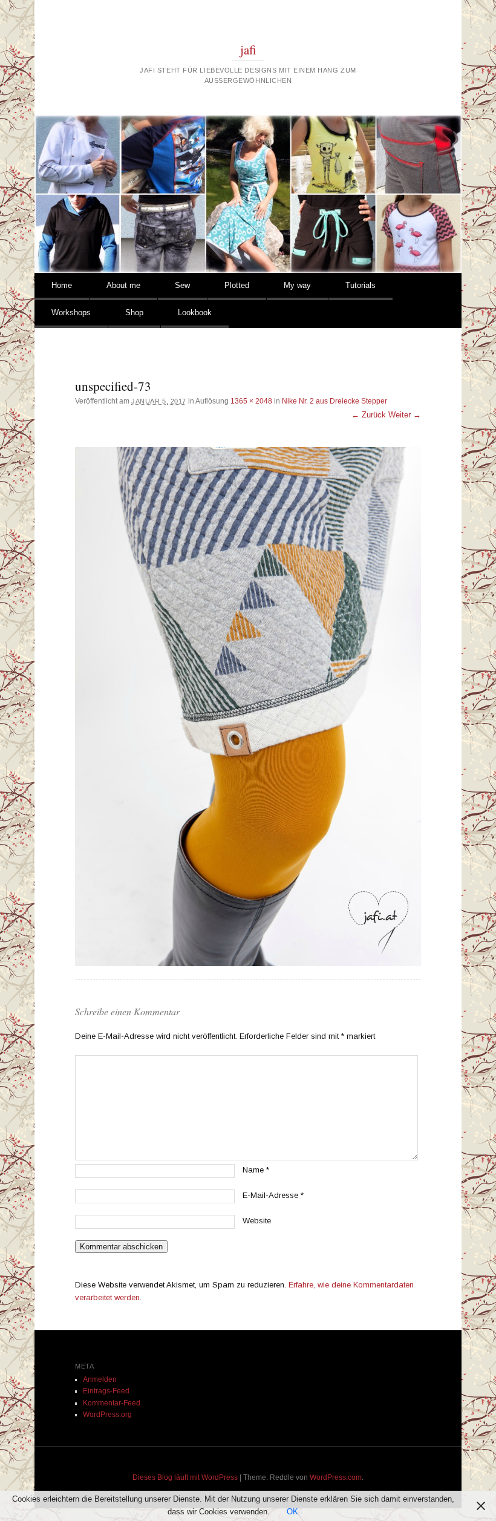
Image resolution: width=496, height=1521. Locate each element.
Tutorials (360, 285)
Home (61, 285)
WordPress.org (107, 1414)
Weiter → (404, 414)
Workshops (71, 312)
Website (257, 1220)
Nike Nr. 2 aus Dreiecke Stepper (334, 401)
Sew (182, 285)
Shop (134, 312)
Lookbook (195, 312)
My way (297, 285)
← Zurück (368, 414)
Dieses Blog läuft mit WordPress (185, 1477)
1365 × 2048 (251, 401)
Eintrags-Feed (106, 1391)
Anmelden (100, 1379)
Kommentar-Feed (111, 1403)
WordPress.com (336, 1477)
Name (256, 1169)
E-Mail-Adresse (273, 1195)
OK (292, 1511)
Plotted (236, 285)
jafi (248, 49)
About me (123, 285)
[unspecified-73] (248, 706)
